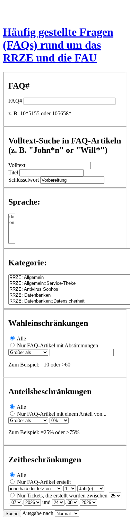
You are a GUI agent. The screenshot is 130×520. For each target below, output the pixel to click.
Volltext (16, 165)
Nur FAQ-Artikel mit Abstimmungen (57, 345)
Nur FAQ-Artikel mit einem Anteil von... (61, 414)
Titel (13, 172)
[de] (12, 217)
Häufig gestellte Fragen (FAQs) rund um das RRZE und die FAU (58, 45)
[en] (12, 223)
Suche (12, 513)
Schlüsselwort (23, 180)
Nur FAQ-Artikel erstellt (44, 482)
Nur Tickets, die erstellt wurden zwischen (62, 495)
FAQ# (15, 101)
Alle (21, 338)
